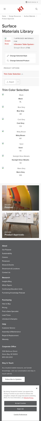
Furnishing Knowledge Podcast (13, 293)
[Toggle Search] (36, 8)
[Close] (36, 388)
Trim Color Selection (13, 74)
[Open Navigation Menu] (4, 8)
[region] (20, 403)
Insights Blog (7, 281)
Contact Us (6, 272)
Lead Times (6, 315)
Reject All (20, 409)
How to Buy (6, 304)
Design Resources (15, 16)
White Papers (7, 285)
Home (4, 16)
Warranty (5, 339)
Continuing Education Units (12, 289)
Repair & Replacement (10, 335)
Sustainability (7, 253)
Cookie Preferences (20, 415)
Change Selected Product (19, 60)
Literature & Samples (9, 319)
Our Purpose (6, 249)
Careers (5, 257)
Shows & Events (8, 265)
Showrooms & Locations (11, 268)
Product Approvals (8, 19)
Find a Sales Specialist (10, 311)
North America (32, 2)
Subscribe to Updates (13, 379)
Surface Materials (29, 16)
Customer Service (8, 328)
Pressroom (6, 261)
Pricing (4, 307)
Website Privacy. (28, 398)
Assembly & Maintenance (11, 331)
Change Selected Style (18, 56)
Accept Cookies (20, 403)
